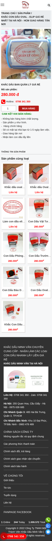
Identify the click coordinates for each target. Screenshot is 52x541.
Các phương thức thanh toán (19, 444)
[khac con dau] (25, 5)
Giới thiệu (9, 480)
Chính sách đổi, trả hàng (17, 451)
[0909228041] (48, 525)
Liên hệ (13, 192)
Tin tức (7, 487)
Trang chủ (8, 13)
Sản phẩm (24, 13)
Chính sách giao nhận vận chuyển (22, 458)
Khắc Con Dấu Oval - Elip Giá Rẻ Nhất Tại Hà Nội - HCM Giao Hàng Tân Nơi (25, 21)
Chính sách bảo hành (15, 466)
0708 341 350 (23, 101)
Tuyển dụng (10, 495)
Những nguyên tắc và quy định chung (24, 436)
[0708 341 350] (48, 519)
